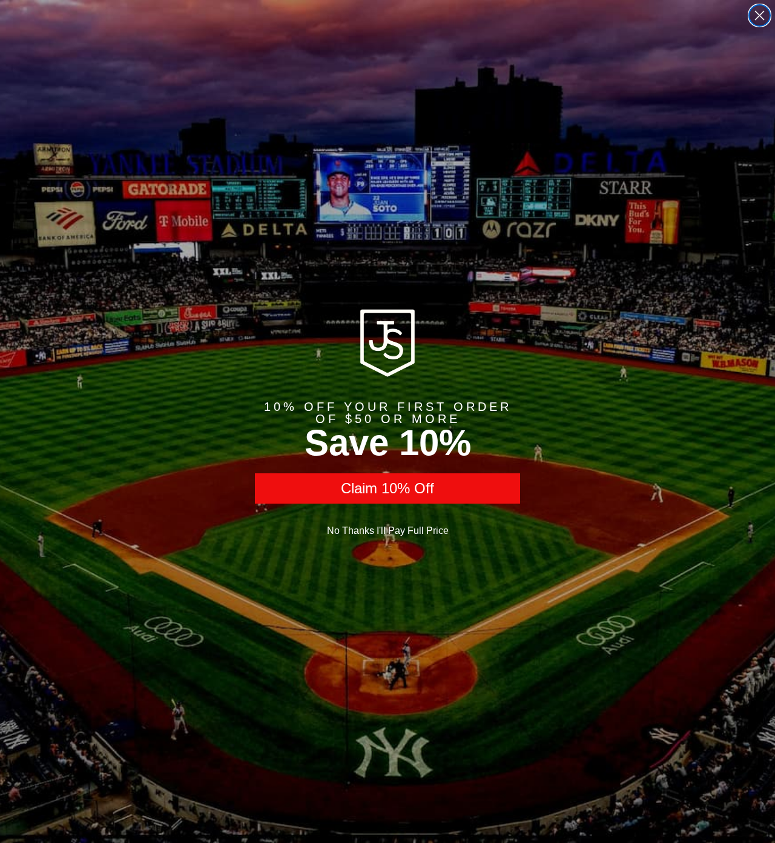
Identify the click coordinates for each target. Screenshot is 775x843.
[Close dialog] (759, 15)
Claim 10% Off (387, 488)
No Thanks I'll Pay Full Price (388, 530)
